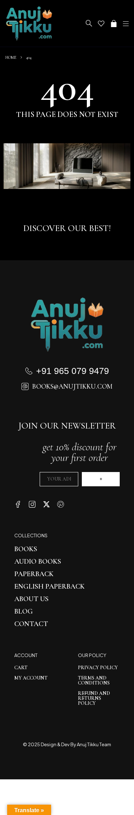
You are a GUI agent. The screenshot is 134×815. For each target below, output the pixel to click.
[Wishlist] (101, 23)
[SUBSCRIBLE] (101, 479)
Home (10, 57)
